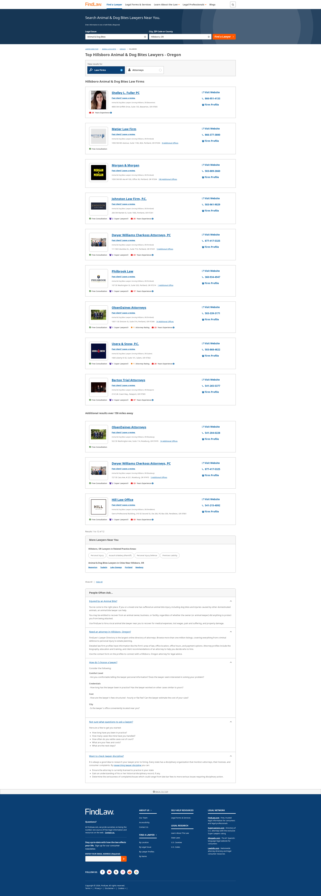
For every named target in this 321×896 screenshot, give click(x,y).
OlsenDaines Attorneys (129, 307)
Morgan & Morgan (125, 165)
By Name (143, 856)
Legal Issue (90, 31)
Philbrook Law (122, 271)
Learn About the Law (180, 833)
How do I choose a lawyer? (103, 662)
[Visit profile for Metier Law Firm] (98, 136)
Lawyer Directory (91, 49)
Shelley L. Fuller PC (126, 93)
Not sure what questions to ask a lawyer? (111, 721)
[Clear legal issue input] (145, 37)
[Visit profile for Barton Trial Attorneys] (98, 387)
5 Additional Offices (165, 249)
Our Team (143, 818)
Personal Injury (97, 555)
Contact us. (110, 832)
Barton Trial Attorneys (128, 380)
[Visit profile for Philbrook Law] (98, 278)
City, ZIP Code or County (161, 31)
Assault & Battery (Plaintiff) (120, 555)
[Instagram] (122, 872)
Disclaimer (109, 888)
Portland (128, 567)
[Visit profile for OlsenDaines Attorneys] (98, 315)
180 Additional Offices (168, 179)
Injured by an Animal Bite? (103, 601)
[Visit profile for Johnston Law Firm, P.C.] (98, 206)
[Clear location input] (209, 37)
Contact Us (143, 827)
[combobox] (116, 37)
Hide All (99, 582)
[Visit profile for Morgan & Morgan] (98, 172)
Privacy (98, 888)
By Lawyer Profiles (146, 851)
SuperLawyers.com (216, 828)
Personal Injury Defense (147, 555)
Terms (88, 888)
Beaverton (92, 567)
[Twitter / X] (116, 872)
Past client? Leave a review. (123, 98)
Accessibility (144, 822)
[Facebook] (102, 872)
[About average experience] (111, 112)
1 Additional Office (165, 285)
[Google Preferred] (136, 872)
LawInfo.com (213, 848)
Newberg (139, 567)
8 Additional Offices (170, 143)
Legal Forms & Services (180, 818)
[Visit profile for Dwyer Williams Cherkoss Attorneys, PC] (98, 242)
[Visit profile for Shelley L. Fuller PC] (98, 100)
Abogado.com (214, 838)
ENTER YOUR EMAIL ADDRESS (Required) (102, 854)
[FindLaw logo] (94, 4)
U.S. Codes (175, 847)
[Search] (233, 4)
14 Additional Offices (165, 321)
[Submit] (124, 859)
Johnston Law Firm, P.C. (129, 199)
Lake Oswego (116, 567)
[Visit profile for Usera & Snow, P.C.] (98, 351)
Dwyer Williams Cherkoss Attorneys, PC (141, 235)
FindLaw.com (213, 818)
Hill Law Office (122, 499)
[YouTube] (109, 872)
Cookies (121, 888)
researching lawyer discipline (127, 765)
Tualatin (103, 567)
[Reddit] (129, 872)
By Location (144, 842)
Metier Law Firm (124, 129)
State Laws (175, 838)
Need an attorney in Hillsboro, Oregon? (110, 631)
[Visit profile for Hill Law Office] (98, 507)
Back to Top (161, 791)
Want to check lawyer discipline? (106, 756)
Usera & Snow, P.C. (125, 344)
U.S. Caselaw (176, 842)
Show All (88, 582)
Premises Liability (170, 555)
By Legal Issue (145, 847)
